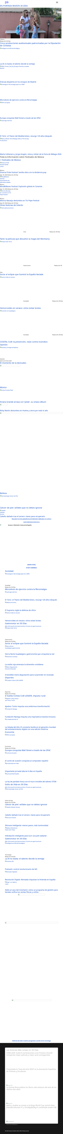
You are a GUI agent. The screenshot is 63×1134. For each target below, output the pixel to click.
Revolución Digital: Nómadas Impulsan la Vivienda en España (30, 879)
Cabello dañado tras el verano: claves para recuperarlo (22, 516)
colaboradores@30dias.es (12, 1124)
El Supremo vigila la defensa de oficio (20, 610)
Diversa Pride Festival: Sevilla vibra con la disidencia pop (23, 172)
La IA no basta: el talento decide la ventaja (17, 64)
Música (3, 387)
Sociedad (9, 571)
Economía (9, 732)
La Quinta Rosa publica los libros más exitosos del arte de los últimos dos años (31, 1088)
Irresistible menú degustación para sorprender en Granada (29, 675)
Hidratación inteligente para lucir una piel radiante (26, 836)
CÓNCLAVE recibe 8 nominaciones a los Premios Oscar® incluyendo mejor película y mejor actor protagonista (29, 1054)
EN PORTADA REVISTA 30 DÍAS (14, 5)
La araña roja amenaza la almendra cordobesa (24, 664)
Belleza (3, 493)
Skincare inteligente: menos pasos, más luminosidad (26, 825)
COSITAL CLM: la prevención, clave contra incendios (23, 341)
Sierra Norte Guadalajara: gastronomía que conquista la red (29, 654)
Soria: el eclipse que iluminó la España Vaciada (21, 274)
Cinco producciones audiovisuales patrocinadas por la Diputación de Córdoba (30, 44)
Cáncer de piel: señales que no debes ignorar (21, 507)
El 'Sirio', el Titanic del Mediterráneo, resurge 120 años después (26, 136)
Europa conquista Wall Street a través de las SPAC (20, 118)
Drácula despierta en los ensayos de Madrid (18, 82)
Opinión (4, 344)
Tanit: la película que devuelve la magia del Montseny (25, 238)
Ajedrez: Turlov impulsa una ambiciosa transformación (27, 706)
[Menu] (57, 2)
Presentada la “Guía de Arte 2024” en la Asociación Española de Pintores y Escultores (31, 1070)
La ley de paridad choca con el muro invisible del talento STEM (30, 781)
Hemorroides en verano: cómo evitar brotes (20, 308)
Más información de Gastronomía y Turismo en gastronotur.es (23, 626)
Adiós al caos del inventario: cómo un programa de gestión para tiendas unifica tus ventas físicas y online (31, 891)
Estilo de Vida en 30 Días (16, 784)
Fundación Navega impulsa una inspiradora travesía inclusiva (30, 717)
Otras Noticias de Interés (11, 205)
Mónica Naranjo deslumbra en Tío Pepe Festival (19, 200)
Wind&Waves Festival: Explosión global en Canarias (21, 186)
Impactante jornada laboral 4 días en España (23, 771)
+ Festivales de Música (10, 160)
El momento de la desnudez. (13, 363)
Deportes (9, 677)
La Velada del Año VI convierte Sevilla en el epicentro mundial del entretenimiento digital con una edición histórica (30, 728)
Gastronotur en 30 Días (16, 623)
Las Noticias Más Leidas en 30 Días (22, 1050)
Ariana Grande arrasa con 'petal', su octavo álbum (23, 402)
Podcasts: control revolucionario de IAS (21, 869)
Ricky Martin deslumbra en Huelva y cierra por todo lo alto (24, 410)
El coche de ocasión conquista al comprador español (26, 761)
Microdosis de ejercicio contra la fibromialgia (18, 100)
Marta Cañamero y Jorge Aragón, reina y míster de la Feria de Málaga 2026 (30, 154)
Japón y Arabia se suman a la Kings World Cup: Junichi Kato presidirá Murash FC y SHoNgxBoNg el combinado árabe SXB (31, 1106)
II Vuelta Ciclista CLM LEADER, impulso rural (25, 695)
